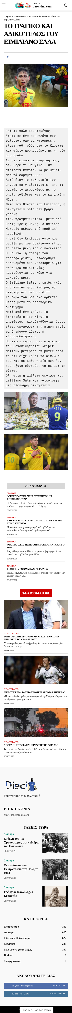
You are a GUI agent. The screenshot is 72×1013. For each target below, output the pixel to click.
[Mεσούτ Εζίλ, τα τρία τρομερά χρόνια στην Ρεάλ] (36, 670)
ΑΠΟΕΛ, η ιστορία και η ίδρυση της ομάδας (31, 745)
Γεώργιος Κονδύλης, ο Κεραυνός (27, 568)
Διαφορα (11, 493)
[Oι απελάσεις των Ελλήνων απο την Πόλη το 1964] (55, 869)
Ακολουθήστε (57, 993)
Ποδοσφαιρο (20, 16)
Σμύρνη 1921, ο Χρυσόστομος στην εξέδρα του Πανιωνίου (34, 522)
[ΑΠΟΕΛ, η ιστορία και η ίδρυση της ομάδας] (36, 722)
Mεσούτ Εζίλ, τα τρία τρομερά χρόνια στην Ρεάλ (34, 692)
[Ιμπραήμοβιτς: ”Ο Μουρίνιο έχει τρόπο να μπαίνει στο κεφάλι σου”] (36, 614)
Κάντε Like (59, 985)
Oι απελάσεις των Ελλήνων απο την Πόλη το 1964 (21, 869)
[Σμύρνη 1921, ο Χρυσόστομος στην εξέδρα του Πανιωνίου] (55, 843)
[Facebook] (8, 57)
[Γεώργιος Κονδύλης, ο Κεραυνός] (55, 896)
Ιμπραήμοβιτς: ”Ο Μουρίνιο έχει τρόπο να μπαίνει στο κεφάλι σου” (31, 638)
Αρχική (7, 16)
